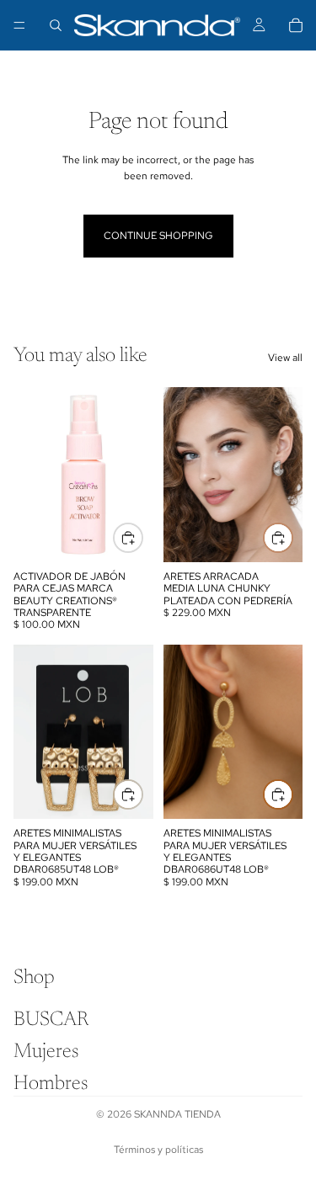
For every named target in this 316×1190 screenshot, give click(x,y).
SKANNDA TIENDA (177, 1114)
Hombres (50, 1084)
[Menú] (19, 25)
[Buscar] (55, 25)
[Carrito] (295, 25)
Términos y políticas (158, 1149)
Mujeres (45, 1052)
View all (285, 357)
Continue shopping (158, 235)
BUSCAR (50, 1020)
